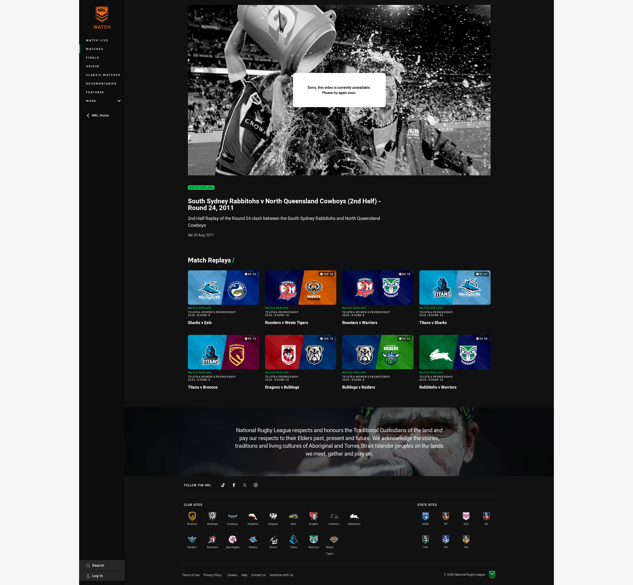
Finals (92, 57)
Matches (94, 49)
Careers (232, 575)
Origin (92, 66)
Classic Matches (103, 75)
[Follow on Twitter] (245, 485)
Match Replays (201, 187)
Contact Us (258, 575)
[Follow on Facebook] (234, 485)
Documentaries (101, 83)
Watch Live (97, 40)
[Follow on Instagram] (256, 485)
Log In (97, 575)
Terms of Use (191, 575)
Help (244, 575)
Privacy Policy (212, 575)
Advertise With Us (281, 575)
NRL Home (100, 115)
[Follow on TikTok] (223, 485)
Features (95, 92)
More (91, 101)
